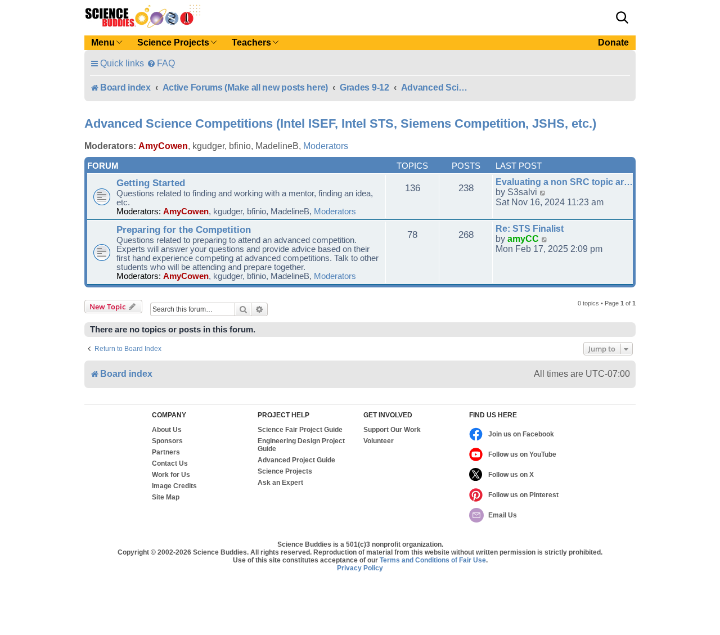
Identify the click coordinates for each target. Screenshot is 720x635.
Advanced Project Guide (296, 460)
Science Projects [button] (173, 42)
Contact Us (170, 463)
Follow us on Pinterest (523, 495)
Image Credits (174, 486)
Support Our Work (392, 430)
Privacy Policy (360, 568)
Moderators (325, 146)
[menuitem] (161, 63)
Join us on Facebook (521, 434)
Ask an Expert (280, 483)
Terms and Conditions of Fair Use (433, 560)
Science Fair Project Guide (300, 430)
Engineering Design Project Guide (301, 445)
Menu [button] (103, 42)
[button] (622, 17)
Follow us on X (511, 475)
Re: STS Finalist (530, 228)
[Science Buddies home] (142, 16)
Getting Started (150, 182)
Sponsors (167, 441)
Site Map (165, 497)
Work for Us (171, 475)
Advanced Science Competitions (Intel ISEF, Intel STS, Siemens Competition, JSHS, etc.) (340, 123)
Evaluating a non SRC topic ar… (564, 182)
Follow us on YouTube (522, 454)
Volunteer (378, 441)
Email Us (502, 515)
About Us (167, 430)
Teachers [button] (251, 42)
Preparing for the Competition (183, 229)
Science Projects (285, 471)
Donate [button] (613, 42)
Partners (166, 452)
